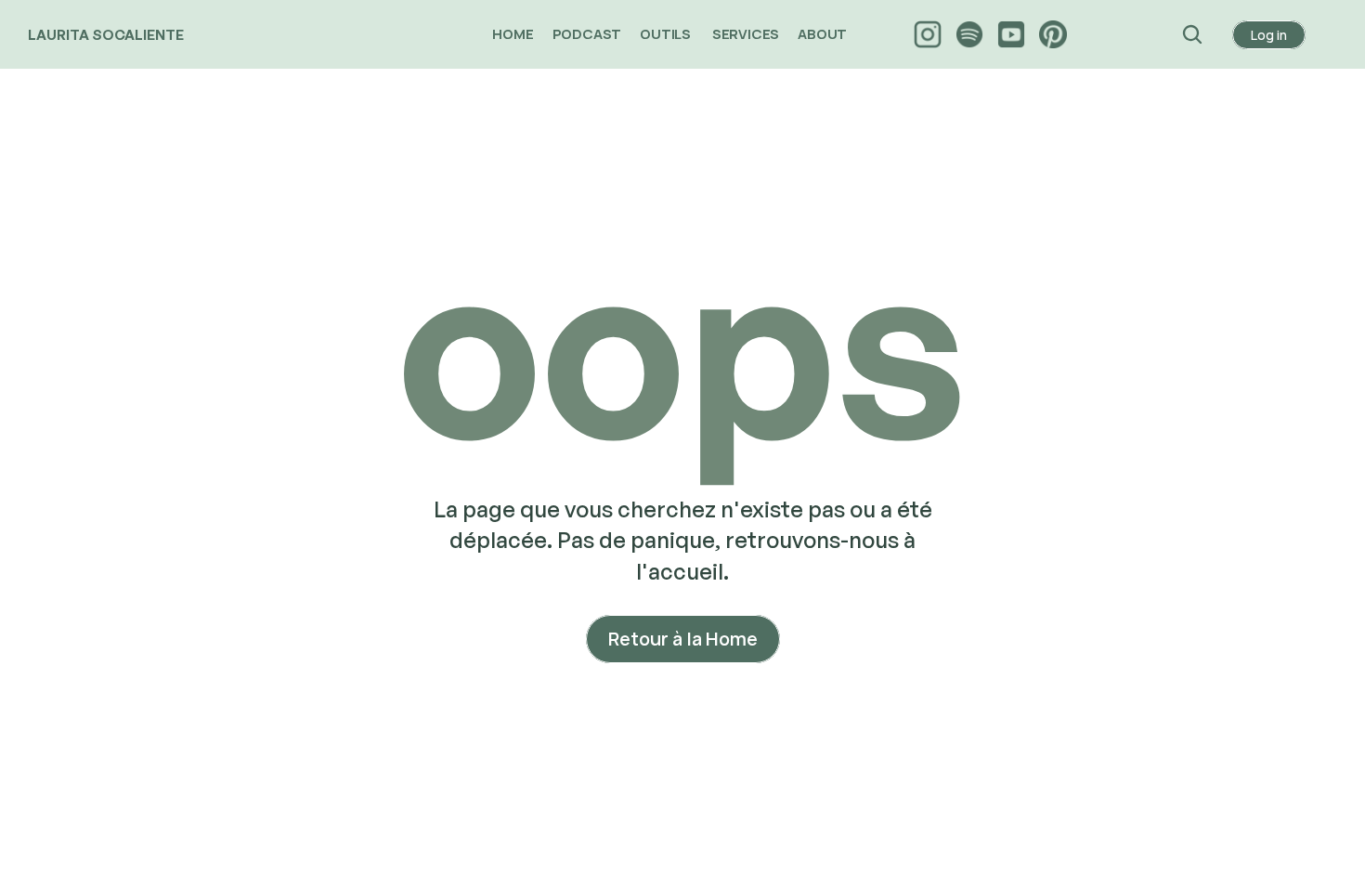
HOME (512, 34)
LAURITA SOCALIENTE (106, 35)
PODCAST (587, 34)
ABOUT (824, 34)
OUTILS (667, 34)
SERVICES (745, 34)
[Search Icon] (1192, 34)
